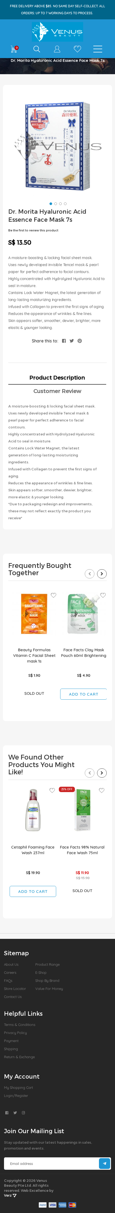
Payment (11, 1041)
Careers (10, 972)
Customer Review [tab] (57, 391)
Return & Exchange (19, 1057)
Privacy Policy (15, 1032)
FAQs (8, 980)
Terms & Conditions (19, 1024)
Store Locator (15, 988)
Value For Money (49, 988)
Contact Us (13, 996)
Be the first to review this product (33, 230)
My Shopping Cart (18, 1087)
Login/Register (16, 1095)
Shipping (11, 1049)
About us (11, 964)
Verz (8, 1195)
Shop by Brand (47, 980)
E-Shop (41, 972)
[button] (50, 203)
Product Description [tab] (57, 377)
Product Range (47, 964)
